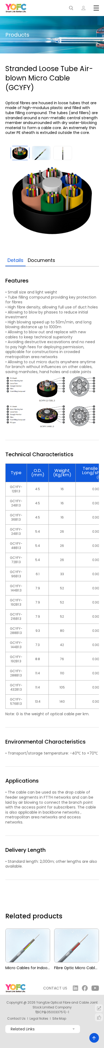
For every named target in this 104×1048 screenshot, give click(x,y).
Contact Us (16, 1018)
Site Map (59, 1018)
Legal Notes (39, 1018)
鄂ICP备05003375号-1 (52, 1012)
